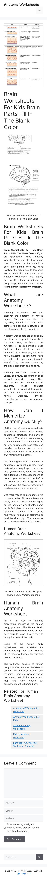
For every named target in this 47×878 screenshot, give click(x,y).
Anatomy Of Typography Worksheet (26, 710)
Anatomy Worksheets (21, 5)
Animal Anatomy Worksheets (21, 727)
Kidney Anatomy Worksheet (22, 736)
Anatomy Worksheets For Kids (26, 719)
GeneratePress (24, 874)
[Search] (39, 857)
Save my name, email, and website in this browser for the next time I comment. (23, 827)
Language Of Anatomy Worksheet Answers (25, 744)
